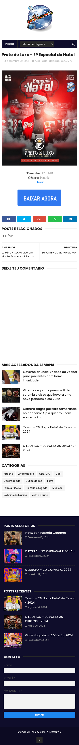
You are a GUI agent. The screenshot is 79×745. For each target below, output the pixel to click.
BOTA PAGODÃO (52, 731)
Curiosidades (34, 481)
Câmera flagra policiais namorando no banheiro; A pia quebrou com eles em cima (50, 413)
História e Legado (36, 488)
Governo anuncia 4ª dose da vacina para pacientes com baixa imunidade (50, 376)
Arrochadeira (26, 473)
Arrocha (8, 473)
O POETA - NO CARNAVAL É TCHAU (50, 551)
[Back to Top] (39, 740)
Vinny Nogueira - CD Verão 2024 (49, 635)
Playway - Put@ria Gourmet (45, 533)
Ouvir (39, 182)
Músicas (57, 488)
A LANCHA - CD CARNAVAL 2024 (48, 570)
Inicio (9, 44)
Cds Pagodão (51, 61)
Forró (50, 481)
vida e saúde (40, 495)
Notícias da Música (15, 495)
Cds (38, 61)
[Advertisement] (39, 317)
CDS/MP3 (66, 61)
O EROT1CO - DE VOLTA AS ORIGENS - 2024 (44, 619)
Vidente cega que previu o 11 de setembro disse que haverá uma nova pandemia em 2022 (47, 394)
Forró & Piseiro (12, 488)
